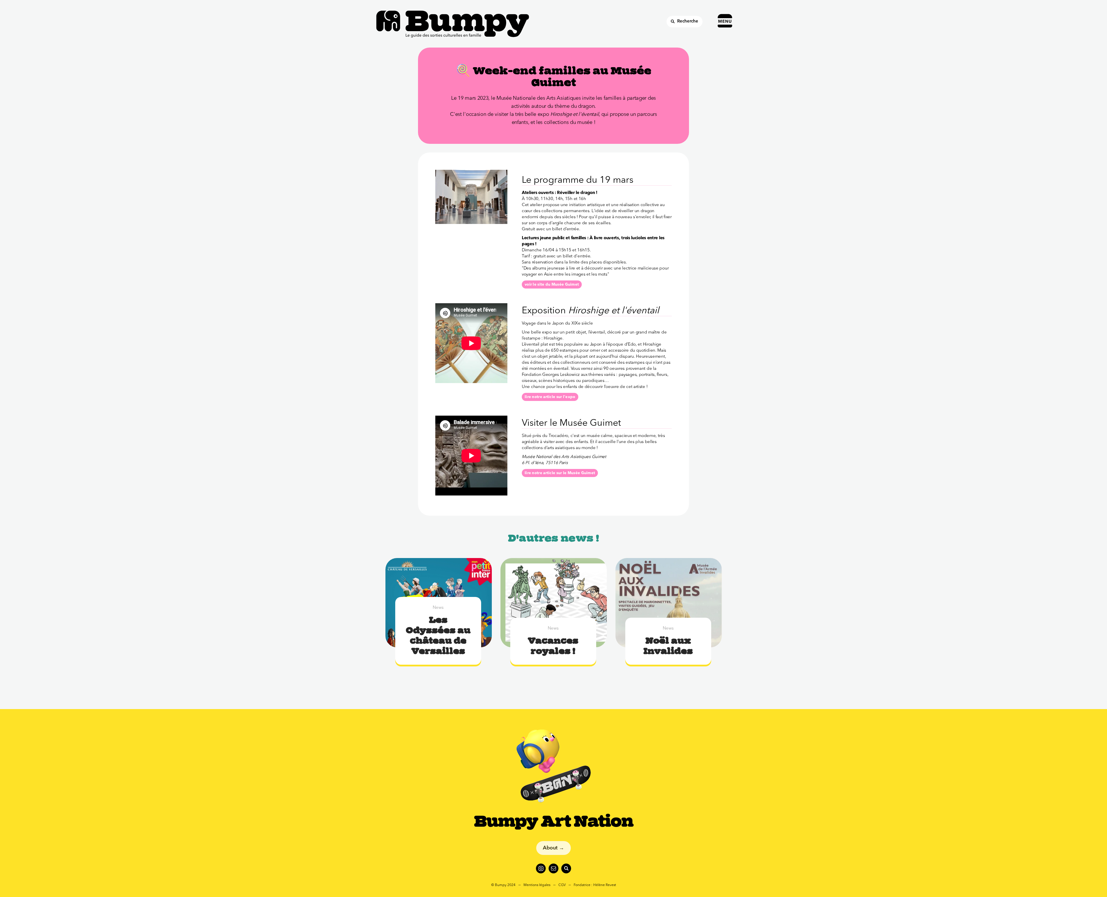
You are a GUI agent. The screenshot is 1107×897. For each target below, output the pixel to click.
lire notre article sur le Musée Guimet (560, 473)
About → (553, 848)
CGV (562, 885)
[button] (726, 13)
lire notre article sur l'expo (550, 397)
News (438, 608)
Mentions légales (537, 885)
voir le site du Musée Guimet (552, 285)
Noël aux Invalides (668, 645)
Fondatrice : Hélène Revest (595, 885)
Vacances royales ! (553, 645)
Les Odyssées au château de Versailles (438, 635)
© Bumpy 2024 (503, 885)
